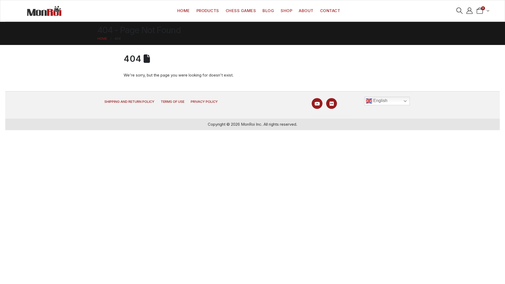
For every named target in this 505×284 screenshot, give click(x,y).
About (306, 10)
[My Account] (469, 11)
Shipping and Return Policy (129, 102)
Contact (330, 10)
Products (207, 10)
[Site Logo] (44, 11)
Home (183, 10)
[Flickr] (331, 103)
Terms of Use (172, 102)
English (379, 100)
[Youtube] (317, 103)
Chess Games (241, 10)
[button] (459, 11)
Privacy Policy (204, 102)
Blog (268, 10)
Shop (286, 10)
